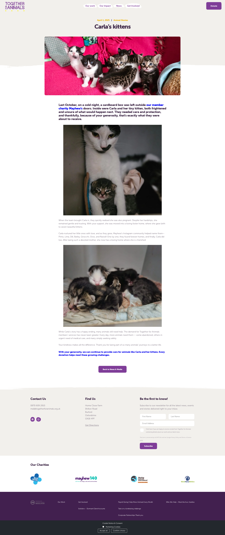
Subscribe (148, 446)
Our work (90, 5)
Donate (214, 6)
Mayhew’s (75, 108)
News (119, 5)
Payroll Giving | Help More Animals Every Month (135, 502)
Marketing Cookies (113, 527)
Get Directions (92, 425)
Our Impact (105, 5)
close (221, 3)
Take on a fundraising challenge (129, 509)
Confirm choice (119, 531)
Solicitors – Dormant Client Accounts (91, 509)
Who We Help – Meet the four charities (180, 502)
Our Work (61, 502)
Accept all (104, 531)
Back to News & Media (112, 369)
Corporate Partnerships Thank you (130, 515)
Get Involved (133, 5)
